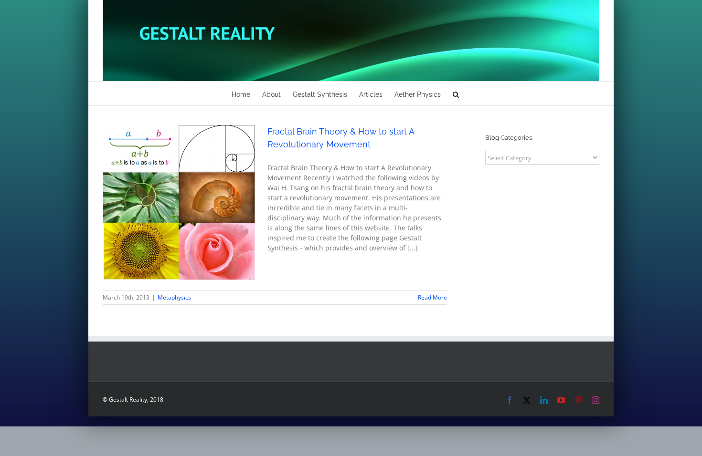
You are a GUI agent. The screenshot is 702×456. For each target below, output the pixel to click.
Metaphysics (179, 215)
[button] (456, 93)
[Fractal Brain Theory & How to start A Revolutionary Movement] (179, 203)
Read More (432, 297)
